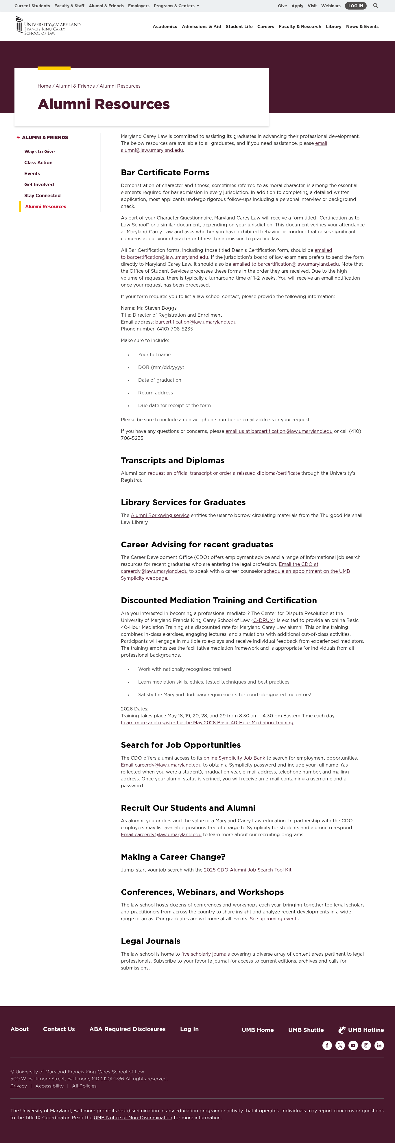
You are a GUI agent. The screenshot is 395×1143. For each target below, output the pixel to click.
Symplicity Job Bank (242, 758)
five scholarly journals (205, 954)
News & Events (362, 26)
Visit (312, 5)
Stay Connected (42, 195)
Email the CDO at (298, 564)
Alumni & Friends (106, 5)
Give (282, 5)
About (19, 1029)
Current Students (32, 5)
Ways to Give (39, 151)
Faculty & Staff (69, 5)
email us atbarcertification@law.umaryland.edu (279, 431)
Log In (355, 5)
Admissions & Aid (201, 26)
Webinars (331, 5)
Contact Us (59, 1029)
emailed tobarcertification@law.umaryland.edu (285, 264)
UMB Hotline (366, 1029)
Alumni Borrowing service (160, 515)
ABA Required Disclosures (127, 1029)
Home (44, 86)
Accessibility (49, 1085)
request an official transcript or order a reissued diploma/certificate (224, 473)
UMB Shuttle (306, 1029)
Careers (265, 26)
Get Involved (39, 184)
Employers (138, 5)
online (211, 758)
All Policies (84, 1085)
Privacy (18, 1085)
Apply (297, 5)
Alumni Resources (45, 206)
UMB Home (258, 1029)
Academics (165, 26)
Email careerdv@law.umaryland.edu (161, 834)
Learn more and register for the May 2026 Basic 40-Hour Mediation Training (207, 723)
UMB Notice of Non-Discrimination (133, 1118)
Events (32, 173)
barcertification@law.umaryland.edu (196, 322)
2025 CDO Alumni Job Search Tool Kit (247, 870)
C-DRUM (263, 620)
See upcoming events (274, 919)
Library (334, 26)
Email (128, 765)
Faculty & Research (300, 26)
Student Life (239, 26)
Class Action (38, 162)
